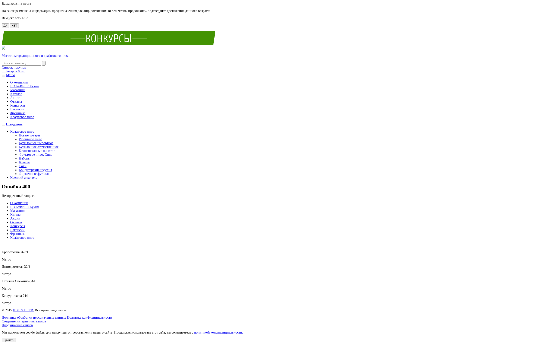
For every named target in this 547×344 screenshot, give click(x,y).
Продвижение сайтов (17, 325)
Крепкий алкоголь (23, 177)
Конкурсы (17, 105)
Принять (8, 340)
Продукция (14, 124)
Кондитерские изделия (35, 170)
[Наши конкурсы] (108, 44)
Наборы (24, 158)
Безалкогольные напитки (37, 150)
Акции (15, 98)
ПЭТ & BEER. (23, 310)
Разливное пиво (30, 139)
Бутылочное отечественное (39, 147)
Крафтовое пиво (22, 117)
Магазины (17, 90)
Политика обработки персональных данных (34, 317)
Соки (22, 166)
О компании (19, 82)
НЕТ (14, 25)
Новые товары (29, 135)
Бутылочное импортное (36, 143)
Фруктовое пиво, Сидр (35, 154)
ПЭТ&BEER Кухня (24, 86)
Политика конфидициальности (89, 317)
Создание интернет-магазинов (24, 321)
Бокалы (24, 162)
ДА (5, 25)
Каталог (16, 94)
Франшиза (17, 113)
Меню (10, 75)
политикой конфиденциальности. (218, 332)
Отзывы (16, 101)
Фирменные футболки (35, 174)
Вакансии (17, 109)
